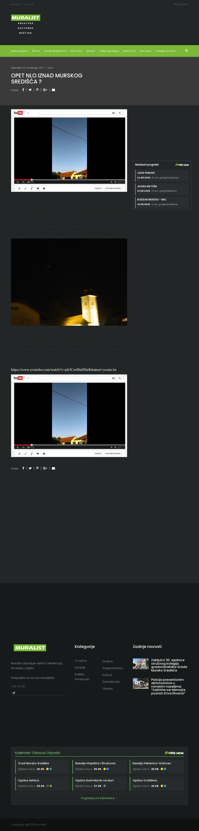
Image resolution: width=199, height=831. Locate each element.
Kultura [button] (146, 51)
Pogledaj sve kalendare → (99, 798)
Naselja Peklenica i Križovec (152, 763)
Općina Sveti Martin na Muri (94, 780)
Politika (77, 51)
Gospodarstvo (55, 51)
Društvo (129, 51)
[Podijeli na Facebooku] (23, 90)
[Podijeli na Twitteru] (30, 90)
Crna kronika (109, 51)
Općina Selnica (28, 780)
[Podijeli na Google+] (45, 90)
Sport (91, 51)
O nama (29, 4)
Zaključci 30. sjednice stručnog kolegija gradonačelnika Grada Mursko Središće (169, 665)
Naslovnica (19, 51)
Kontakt (15, 4)
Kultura (107, 675)
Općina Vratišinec (145, 780)
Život (36, 51)
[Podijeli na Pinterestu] (37, 90)
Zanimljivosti (165, 51)
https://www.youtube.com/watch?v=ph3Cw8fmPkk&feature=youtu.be (63, 370)
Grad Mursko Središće (33, 763)
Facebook (181, 4)
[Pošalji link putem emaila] (53, 90)
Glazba (107, 689)
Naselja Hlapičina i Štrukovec (95, 763)
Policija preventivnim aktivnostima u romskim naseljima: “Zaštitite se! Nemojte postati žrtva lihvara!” (168, 686)
